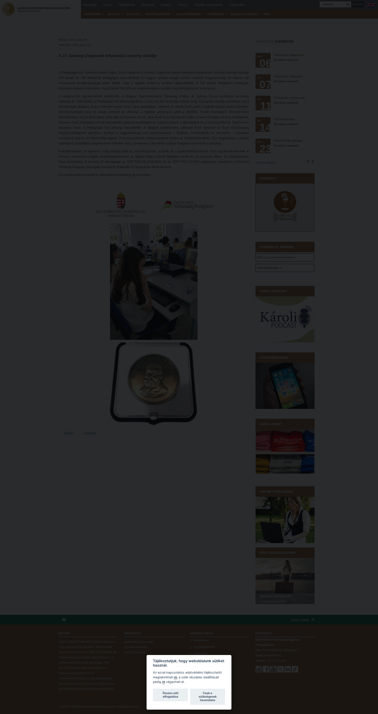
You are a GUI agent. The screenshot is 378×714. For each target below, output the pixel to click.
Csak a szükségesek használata (208, 696)
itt (175, 677)
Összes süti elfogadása (170, 694)
